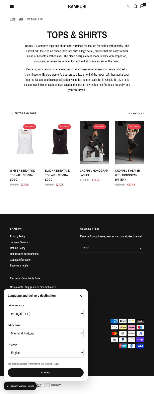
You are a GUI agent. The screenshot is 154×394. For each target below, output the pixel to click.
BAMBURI (77, 6)
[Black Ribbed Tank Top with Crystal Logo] (59, 143)
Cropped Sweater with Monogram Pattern (127, 175)
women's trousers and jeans (68, 74)
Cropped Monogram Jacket (94, 172)
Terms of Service (19, 242)
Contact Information (20, 259)
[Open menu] (12, 6)
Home (12, 18)
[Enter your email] (140, 247)
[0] (141, 6)
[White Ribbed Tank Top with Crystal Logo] (24, 143)
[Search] (135, 6)
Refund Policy (17, 248)
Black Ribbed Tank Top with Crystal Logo (57, 175)
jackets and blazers (46, 79)
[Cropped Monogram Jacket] (94, 143)
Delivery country (16, 305)
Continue (45, 372)
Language (12, 344)
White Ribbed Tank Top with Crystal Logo (22, 175)
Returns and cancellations (24, 254)
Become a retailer (19, 265)
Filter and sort (25, 113)
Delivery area (14, 325)
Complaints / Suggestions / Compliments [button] (33, 287)
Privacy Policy (17, 236)
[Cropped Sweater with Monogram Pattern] (129, 143)
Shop (21, 18)
